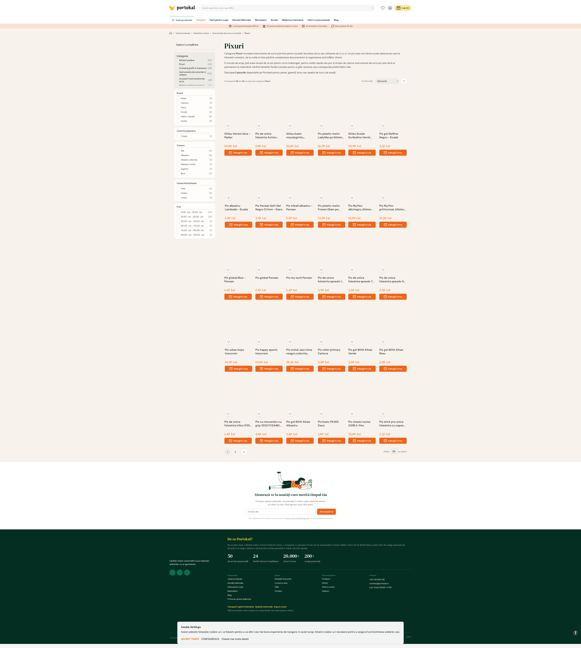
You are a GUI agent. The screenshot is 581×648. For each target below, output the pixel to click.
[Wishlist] (383, 8)
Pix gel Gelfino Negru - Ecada (388, 135)
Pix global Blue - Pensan (235, 279)
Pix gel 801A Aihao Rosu (391, 351)
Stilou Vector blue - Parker (237, 135)
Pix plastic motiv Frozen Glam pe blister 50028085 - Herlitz (330, 207)
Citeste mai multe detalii (235, 639)
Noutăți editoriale (235, 583)
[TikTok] (187, 572)
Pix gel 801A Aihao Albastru (298, 423)
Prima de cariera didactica (239, 599)
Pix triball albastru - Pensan (299, 207)
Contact (278, 591)
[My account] (390, 8)
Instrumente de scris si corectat (226, 33)
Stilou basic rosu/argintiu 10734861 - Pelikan (298, 135)
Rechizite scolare (201, 33)
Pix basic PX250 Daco (328, 423)
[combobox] (287, 8)
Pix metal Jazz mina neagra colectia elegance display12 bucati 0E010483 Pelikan (299, 351)
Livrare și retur (281, 583)
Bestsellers (233, 591)
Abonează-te (326, 511)
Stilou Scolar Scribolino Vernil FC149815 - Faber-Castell (360, 135)
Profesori (326, 579)
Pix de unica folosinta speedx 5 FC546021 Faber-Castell (391, 279)
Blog (229, 595)
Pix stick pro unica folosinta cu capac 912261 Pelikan (391, 423)
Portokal (182, 8)
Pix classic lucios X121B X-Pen (359, 423)
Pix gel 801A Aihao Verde (360, 351)
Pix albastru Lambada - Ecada (236, 207)
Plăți (277, 587)
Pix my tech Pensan (299, 278)
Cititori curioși (328, 587)
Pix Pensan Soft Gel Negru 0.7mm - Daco (268, 207)
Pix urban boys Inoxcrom (234, 351)
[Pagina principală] (170, 33)
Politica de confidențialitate (298, 518)
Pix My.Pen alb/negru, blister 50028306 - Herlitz (361, 207)
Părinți (325, 583)
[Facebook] (172, 572)
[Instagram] (180, 572)
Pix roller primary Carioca (329, 351)
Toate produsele (183, 33)
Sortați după (367, 81)
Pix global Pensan (266, 278)
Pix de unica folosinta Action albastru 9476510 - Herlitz (267, 135)
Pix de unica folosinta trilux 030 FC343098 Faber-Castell (237, 423)
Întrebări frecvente (283, 579)
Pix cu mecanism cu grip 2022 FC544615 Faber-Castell (268, 423)
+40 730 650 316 (377, 579)
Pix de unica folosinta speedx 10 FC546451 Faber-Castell (330, 279)
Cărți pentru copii (235, 587)
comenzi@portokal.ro (379, 583)
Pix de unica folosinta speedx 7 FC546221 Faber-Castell (360, 279)
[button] (228, 125)
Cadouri (325, 591)
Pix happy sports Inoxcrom (266, 351)
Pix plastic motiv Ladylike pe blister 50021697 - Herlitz (330, 135)
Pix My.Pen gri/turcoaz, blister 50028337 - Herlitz (391, 207)
